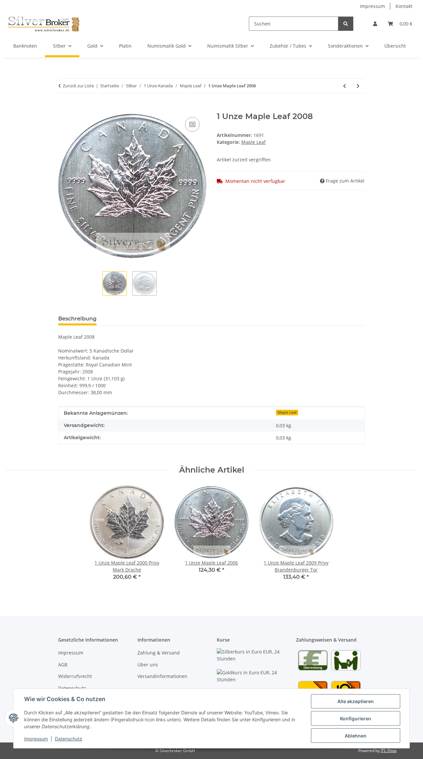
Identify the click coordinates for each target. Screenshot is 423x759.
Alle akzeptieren (355, 701)
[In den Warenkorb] (63, 108)
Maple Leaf (253, 142)
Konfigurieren (355, 718)
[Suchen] (345, 24)
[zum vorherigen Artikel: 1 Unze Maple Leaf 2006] (344, 86)
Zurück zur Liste (78, 86)
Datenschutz (68, 738)
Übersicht (395, 46)
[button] (375, 23)
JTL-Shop (389, 750)
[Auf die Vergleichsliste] (192, 124)
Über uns (147, 664)
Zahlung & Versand (158, 653)
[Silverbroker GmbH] (43, 23)
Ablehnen (355, 735)
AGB (62, 664)
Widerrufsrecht (75, 676)
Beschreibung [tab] (77, 319)
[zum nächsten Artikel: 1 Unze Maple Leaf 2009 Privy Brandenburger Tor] (358, 86)
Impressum (36, 738)
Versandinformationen (162, 676)
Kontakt (404, 6)
